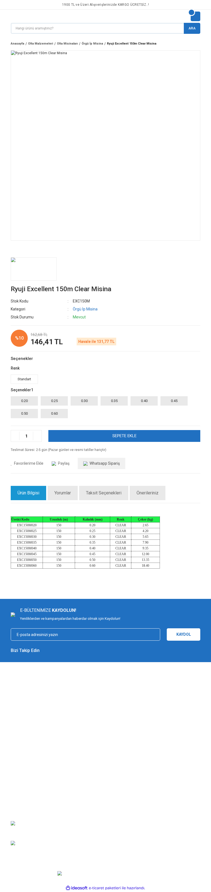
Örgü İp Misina (85, 309)
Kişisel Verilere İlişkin (174, 779)
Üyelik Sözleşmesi (172, 754)
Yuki (112, 754)
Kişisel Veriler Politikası (78, 779)
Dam (112, 803)
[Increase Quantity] (37, 436)
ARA (192, 28)
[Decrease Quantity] (15, 436)
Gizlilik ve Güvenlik (74, 762)
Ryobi (113, 795)
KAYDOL (183, 634)
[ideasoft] (77, 888)
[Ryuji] (34, 269)
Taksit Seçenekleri (103, 492)
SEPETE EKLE (124, 435)
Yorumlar (62, 492)
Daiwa (114, 779)
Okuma (114, 786)
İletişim (16, 762)
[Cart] (195, 16)
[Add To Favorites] (27, 463)
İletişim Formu (22, 779)
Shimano (116, 770)
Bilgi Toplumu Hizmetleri (177, 770)
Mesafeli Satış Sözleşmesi (81, 754)
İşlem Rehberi (169, 762)
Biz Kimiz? (19, 754)
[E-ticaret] (105, 887)
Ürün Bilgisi (28, 492)
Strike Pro (116, 811)
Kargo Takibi (20, 770)
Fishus (114, 762)
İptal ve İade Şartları (75, 770)
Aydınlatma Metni (171, 786)
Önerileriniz (148, 492)
